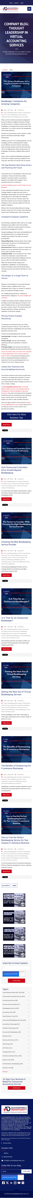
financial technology (10, 1028)
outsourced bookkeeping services (15, 117)
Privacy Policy (7, 1143)
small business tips (10, 1016)
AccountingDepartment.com (15, 1120)
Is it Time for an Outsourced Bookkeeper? (14, 619)
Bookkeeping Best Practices (15, 112)
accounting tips (10, 856)
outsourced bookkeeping (7, 488)
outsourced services (22, 485)
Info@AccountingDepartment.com (14, 1160)
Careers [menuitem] (16, 3)
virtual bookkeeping (15, 555)
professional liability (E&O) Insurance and (15, 1117)
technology (8, 1044)
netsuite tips (8, 1068)
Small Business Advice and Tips (13, 992)
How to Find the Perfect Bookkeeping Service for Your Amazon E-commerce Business (15, 840)
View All (5, 1071)
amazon (15, 860)
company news (9, 1052)
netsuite (7, 1036)
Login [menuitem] (21, 3)
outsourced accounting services (14, 996)
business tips (8, 1060)
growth (26, 117)
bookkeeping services (16, 115)
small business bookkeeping (19, 631)
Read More (6, 425)
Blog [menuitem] (11, 3)
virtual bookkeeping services (22, 709)
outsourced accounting (18, 483)
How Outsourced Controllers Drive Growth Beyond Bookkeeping (14, 470)
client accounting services (13, 637)
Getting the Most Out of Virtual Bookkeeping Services (16, 693)
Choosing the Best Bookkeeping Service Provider (16, 543)
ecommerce (18, 783)
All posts (5, 885)
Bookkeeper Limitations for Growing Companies (14, 102)
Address (6, 1153)
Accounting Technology (11, 1024)
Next (14, 885)
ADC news (7, 1048)
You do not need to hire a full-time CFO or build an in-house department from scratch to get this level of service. (16, 354)
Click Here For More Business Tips (16, 416)
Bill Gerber (10, 110)
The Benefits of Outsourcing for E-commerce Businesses (16, 767)
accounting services (11, 485)
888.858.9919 (8, 1157)
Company (5, 70)
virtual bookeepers (11, 707)
